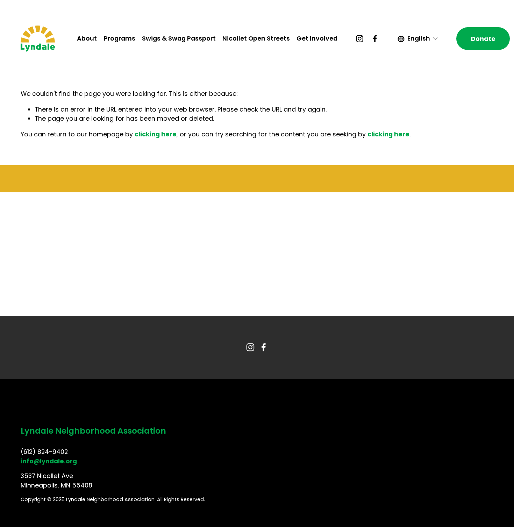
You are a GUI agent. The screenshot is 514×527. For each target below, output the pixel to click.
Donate (483, 38)
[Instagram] (359, 38)
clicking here (156, 134)
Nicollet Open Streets (256, 38)
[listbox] (418, 39)
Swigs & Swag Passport (179, 38)
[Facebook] (375, 38)
